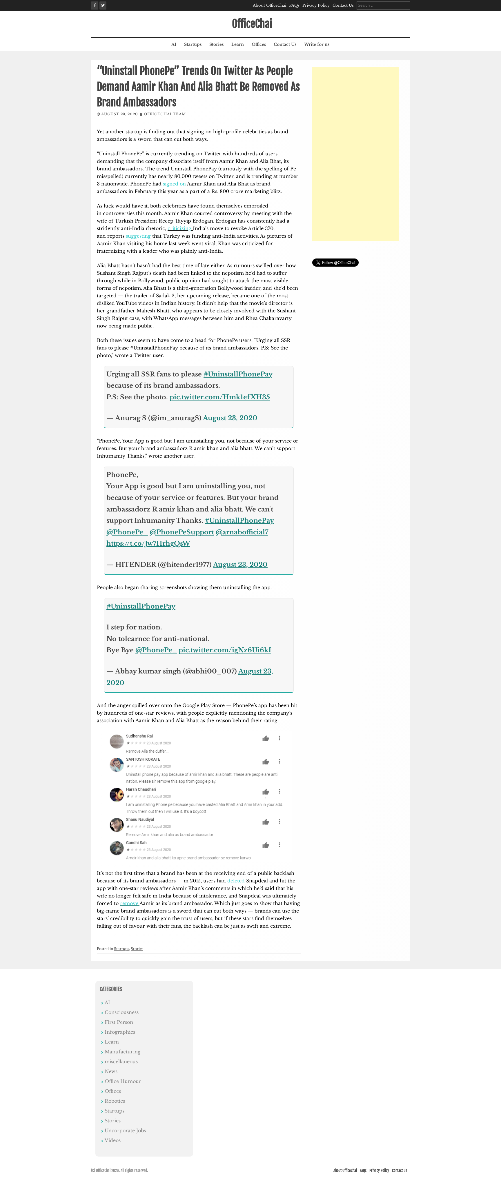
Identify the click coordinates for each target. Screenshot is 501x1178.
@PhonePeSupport (182, 532)
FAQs (294, 5)
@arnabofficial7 (242, 532)
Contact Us (343, 5)
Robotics (115, 1101)
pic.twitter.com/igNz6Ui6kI (225, 650)
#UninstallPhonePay (238, 374)
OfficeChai (252, 23)
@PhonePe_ (127, 532)
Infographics (120, 1032)
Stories (216, 44)
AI (173, 44)
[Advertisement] (355, 154)
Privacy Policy (316, 5)
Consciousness (122, 1012)
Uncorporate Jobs (125, 1130)
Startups (193, 44)
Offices (259, 44)
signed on (175, 184)
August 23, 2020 (230, 418)
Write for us (316, 44)
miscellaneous (121, 1061)
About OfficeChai (269, 5)
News (111, 1071)
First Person (119, 1022)
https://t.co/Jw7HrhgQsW (148, 543)
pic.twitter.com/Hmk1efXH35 (220, 397)
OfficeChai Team (165, 114)
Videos (113, 1140)
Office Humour (123, 1081)
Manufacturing (123, 1052)
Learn (237, 44)
